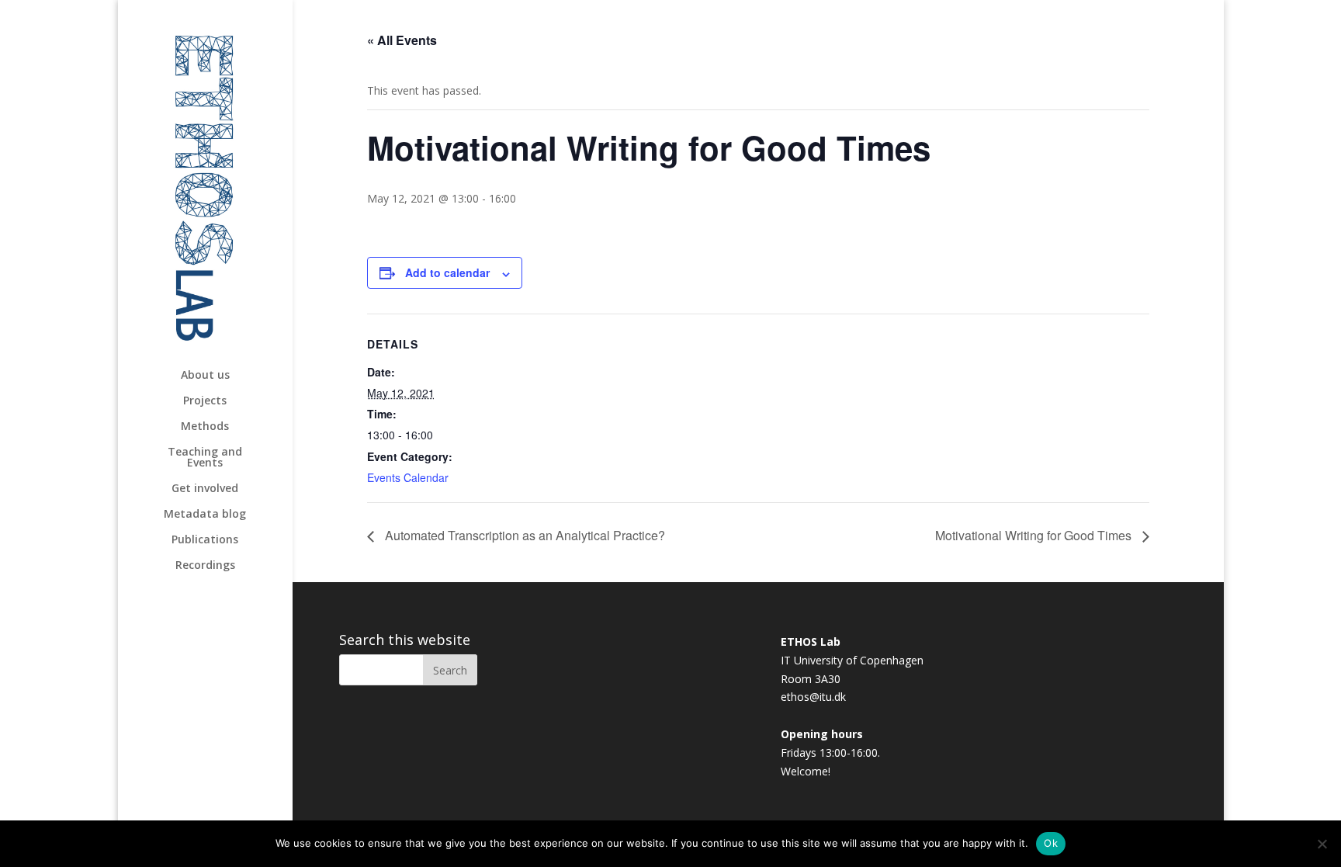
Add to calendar (447, 272)
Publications (205, 540)
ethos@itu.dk (813, 696)
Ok (1051, 843)
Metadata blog (205, 514)
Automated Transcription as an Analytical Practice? (523, 535)
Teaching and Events (205, 458)
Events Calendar (408, 477)
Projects (205, 401)
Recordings (205, 566)
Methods (205, 427)
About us (205, 375)
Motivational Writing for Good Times (1035, 535)
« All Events (402, 40)
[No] (1321, 843)
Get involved (205, 489)
